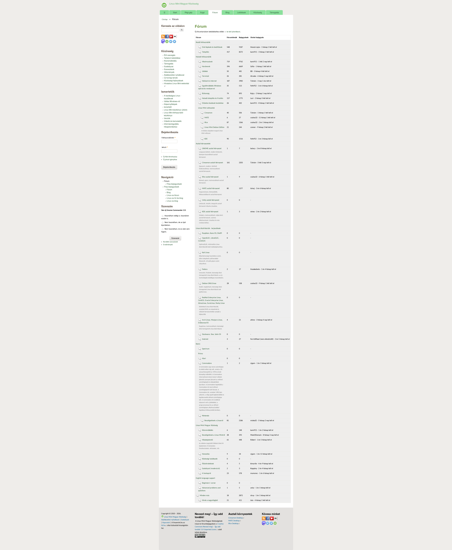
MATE (206, 118)
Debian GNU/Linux (209, 283)
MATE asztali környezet (211, 188)
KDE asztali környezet (210, 212)
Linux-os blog (172, 200)
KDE (206, 139)
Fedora (204, 269)
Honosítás (206, 454)
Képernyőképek (170, 104)
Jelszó (165, 147)
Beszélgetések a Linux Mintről (213, 435)
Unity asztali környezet (210, 200)
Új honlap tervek (171, 77)
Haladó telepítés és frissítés (212, 98)
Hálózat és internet (209, 81)
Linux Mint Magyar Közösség (184, 3)
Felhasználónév (169, 138)
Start (175, 12)
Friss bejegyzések (174, 184)
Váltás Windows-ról (172, 101)
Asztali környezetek (203, 144)
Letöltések (241, 12)
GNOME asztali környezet (211, 149)
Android (205, 339)
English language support (205, 478)
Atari (204, 358)
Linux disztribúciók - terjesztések (208, 228)
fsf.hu (164, 525)
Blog (227, 12)
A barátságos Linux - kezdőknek (172, 97)
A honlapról (206, 473)
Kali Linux (205, 253)
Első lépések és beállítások (212, 47)
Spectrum (205, 349)
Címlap (164, 20)
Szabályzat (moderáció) (211, 469)
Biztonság (205, 93)
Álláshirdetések (208, 464)
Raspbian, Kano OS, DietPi (212, 233)
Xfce (206, 122)
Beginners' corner (209, 483)
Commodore (207, 363)
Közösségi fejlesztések (173, 80)
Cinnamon (208, 113)
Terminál (205, 76)
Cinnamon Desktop (236, 518)
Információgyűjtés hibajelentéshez (171, 125)
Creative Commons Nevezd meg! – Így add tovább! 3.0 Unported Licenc (209, 527)
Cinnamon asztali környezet (212, 163)
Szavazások (169, 69)
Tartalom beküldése (172, 58)
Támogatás (274, 12)
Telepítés (205, 52)
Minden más (204, 496)
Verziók (167, 118)
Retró (198, 344)
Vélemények (169, 72)
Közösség (258, 12)
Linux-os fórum (173, 195)
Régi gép (188, 12)
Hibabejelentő (207, 440)
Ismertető (168, 107)
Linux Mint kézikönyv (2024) (175, 109)
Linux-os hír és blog (175, 198)
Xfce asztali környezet (210, 177)
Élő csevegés (169, 55)
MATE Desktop (234, 521)
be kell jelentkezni (233, 32)
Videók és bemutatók (173, 121)
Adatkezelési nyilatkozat (174, 75)
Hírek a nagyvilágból (210, 500)
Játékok (205, 71)
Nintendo (205, 416)
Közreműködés (207, 430)
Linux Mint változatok (206, 108)
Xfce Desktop (234, 524)
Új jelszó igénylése (170, 160)
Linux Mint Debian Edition (214, 127)
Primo (200, 354)
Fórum (215, 12)
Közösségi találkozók (209, 459)
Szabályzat (168, 66)
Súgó (202, 12)
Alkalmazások (207, 62)
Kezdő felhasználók (203, 42)
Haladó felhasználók (203, 57)
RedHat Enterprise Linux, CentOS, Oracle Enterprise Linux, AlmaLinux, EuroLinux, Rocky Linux (211, 300)
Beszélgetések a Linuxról (213, 421)
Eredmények (168, 245)
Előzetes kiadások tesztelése (212, 103)
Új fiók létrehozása (170, 157)
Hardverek (206, 67)
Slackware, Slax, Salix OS (211, 334)
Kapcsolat (166, 523)
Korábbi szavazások (170, 242)
